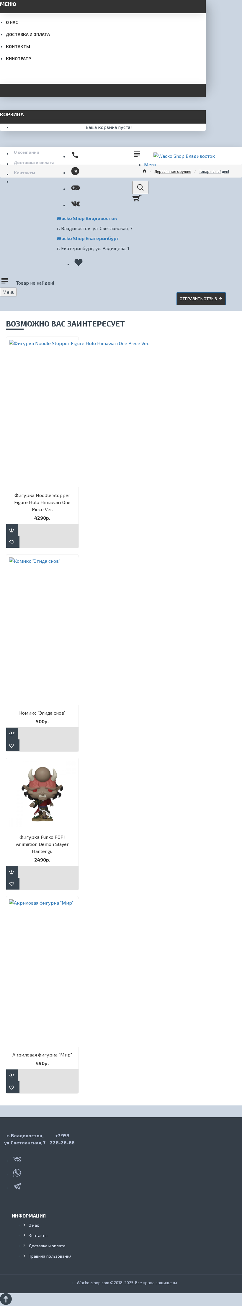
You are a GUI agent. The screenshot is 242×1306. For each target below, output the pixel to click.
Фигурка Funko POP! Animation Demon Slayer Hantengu (42, 844)
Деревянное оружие (172, 171)
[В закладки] (12, 542)
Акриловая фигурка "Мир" (42, 1054)
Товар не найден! (214, 171)
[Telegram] (17, 1185)
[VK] (17, 1158)
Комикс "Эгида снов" (42, 713)
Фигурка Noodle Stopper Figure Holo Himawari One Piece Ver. (42, 502)
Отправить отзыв (198, 298)
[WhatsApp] (17, 1171)
